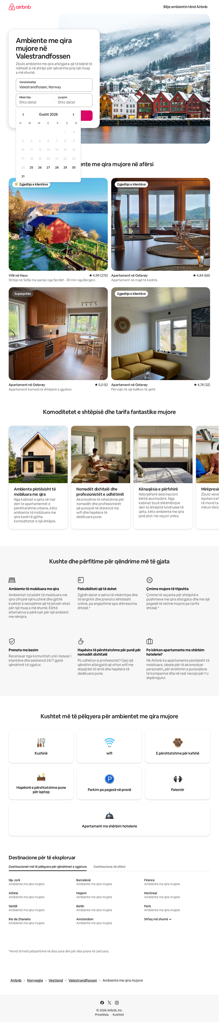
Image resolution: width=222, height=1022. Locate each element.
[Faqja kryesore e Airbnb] (20, 7)
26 (40, 167)
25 (31, 167)
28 (57, 167)
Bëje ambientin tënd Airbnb (185, 7)
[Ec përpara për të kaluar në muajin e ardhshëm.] (73, 114)
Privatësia (102, 1015)
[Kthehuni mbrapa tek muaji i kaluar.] (23, 114)
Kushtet (118, 1015)
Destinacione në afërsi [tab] (109, 867)
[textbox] (35, 102)
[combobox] (54, 87)
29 (65, 167)
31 (22, 176)
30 (74, 167)
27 (48, 167)
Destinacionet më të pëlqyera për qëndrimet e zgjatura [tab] (48, 867)
